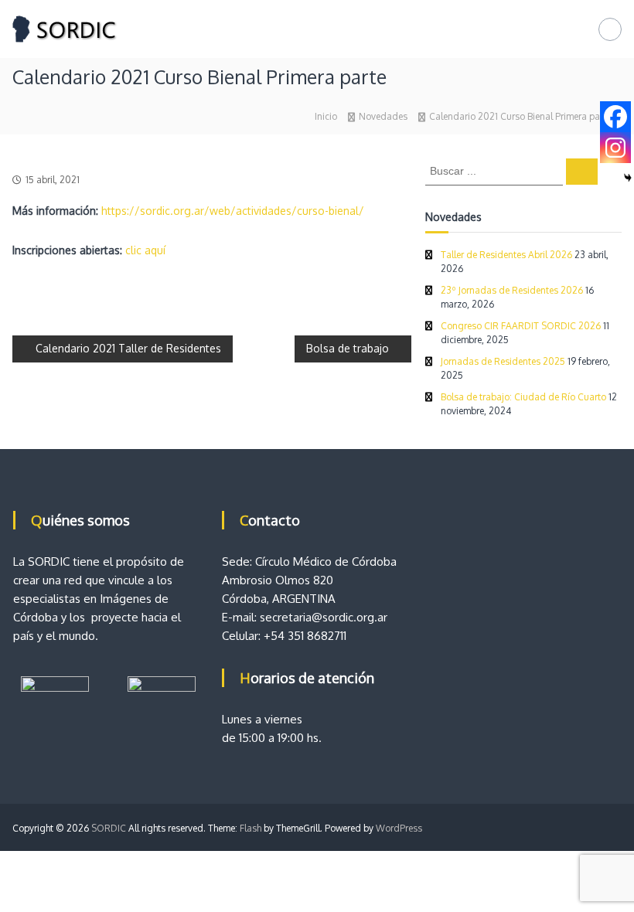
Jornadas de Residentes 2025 (503, 361)
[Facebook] (615, 116)
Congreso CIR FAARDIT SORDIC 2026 (521, 326)
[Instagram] (615, 147)
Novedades (383, 116)
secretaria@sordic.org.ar (323, 617)
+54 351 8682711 (305, 635)
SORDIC (108, 828)
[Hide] (628, 178)
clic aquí (145, 250)
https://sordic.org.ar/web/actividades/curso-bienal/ (232, 210)
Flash (250, 828)
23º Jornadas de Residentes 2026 (512, 290)
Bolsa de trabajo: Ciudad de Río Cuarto (523, 397)
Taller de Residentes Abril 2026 (506, 254)
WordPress (399, 828)
